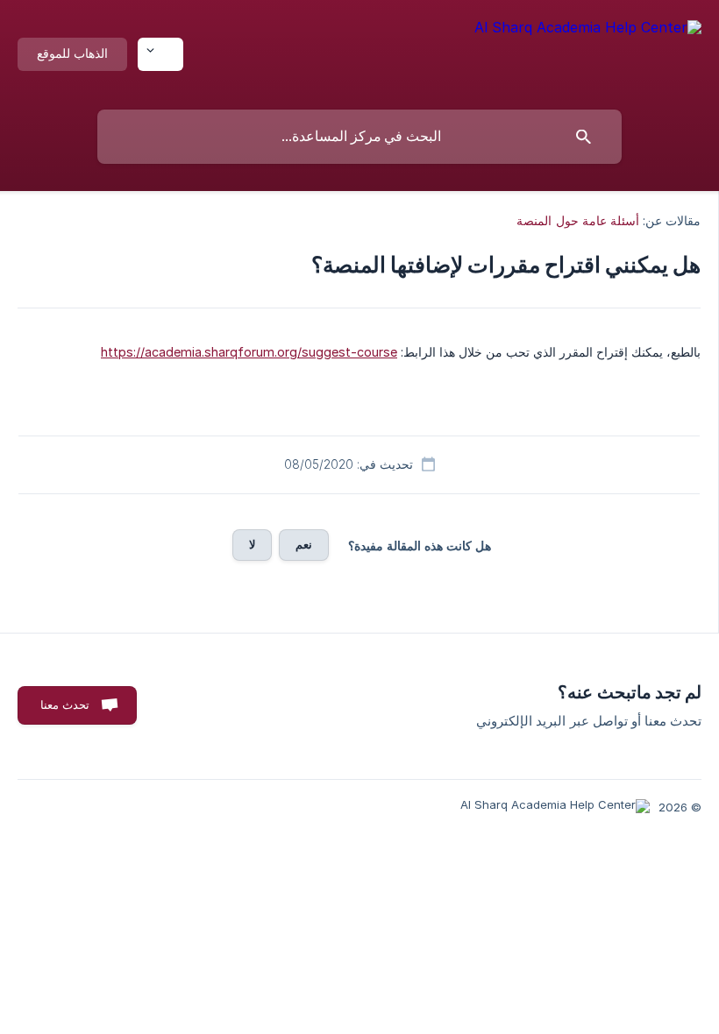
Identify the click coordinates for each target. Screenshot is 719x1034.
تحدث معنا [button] (64, 705)
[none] (587, 51)
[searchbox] (359, 137)
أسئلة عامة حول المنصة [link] (577, 220)
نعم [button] (303, 544)
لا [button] (252, 544)
